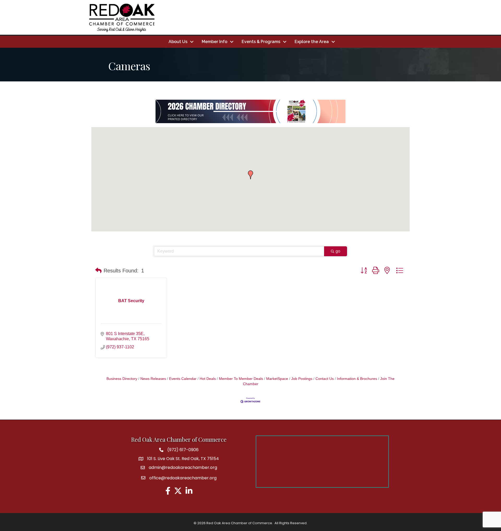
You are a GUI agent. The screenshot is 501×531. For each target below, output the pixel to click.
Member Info (214, 41)
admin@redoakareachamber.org (183, 467)
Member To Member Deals (241, 379)
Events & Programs (261, 41)
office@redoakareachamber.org (183, 478)
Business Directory (121, 379)
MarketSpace (277, 379)
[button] (250, 174)
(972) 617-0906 (183, 450)
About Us (178, 41)
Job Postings (301, 379)
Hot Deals (208, 379)
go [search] (338, 251)
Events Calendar (182, 379)
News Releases (153, 379)
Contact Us (324, 379)
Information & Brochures (357, 379)
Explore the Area (312, 41)
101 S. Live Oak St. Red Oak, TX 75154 (183, 459)
